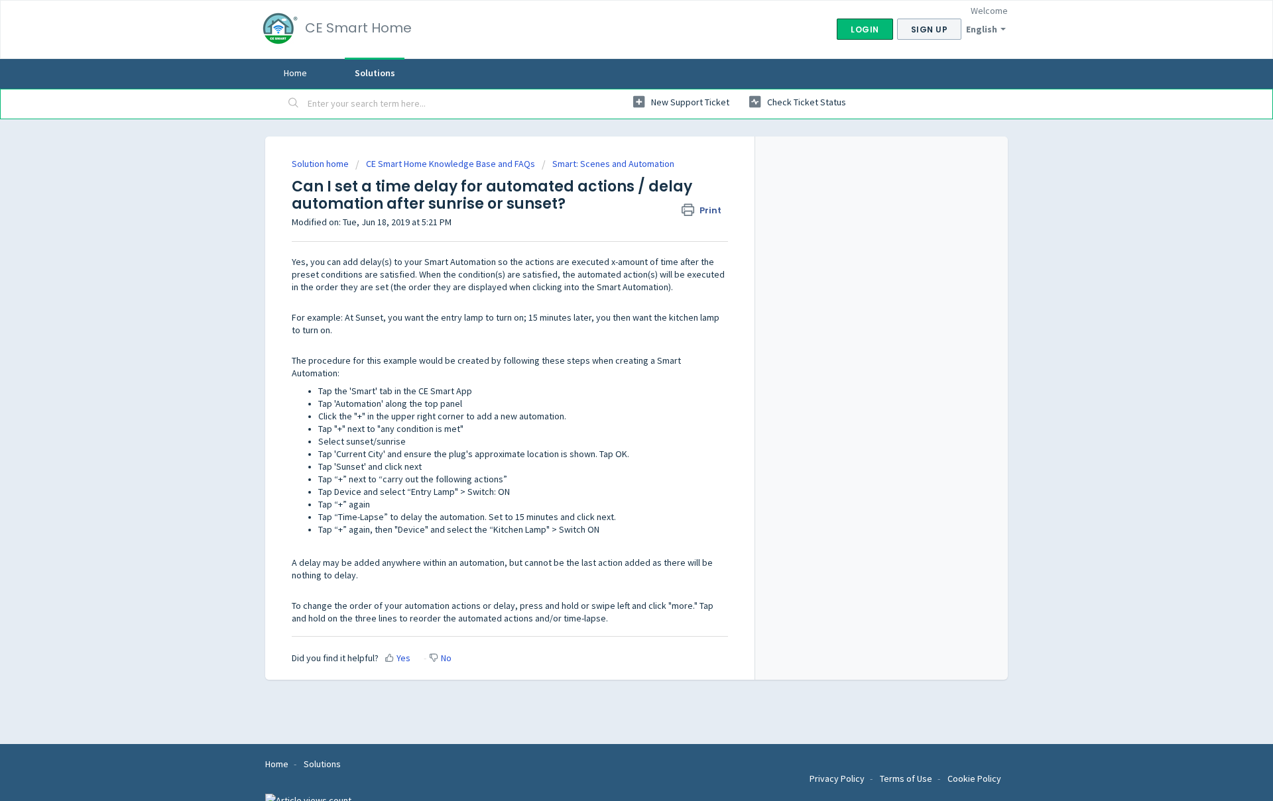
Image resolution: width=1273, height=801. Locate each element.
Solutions (375, 73)
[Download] (612, 228)
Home (295, 73)
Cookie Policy (974, 778)
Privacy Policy (838, 778)
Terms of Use (907, 778)
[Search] (293, 104)
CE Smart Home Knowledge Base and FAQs (451, 164)
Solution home (321, 164)
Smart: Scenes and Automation (613, 164)
